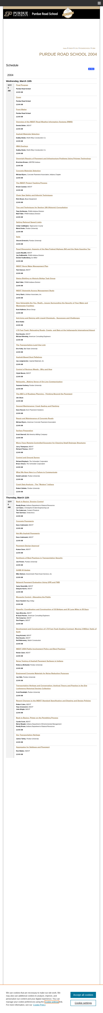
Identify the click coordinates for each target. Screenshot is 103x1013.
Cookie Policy (39, 1005)
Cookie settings (52, 1002)
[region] (51, 999)
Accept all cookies (83, 995)
